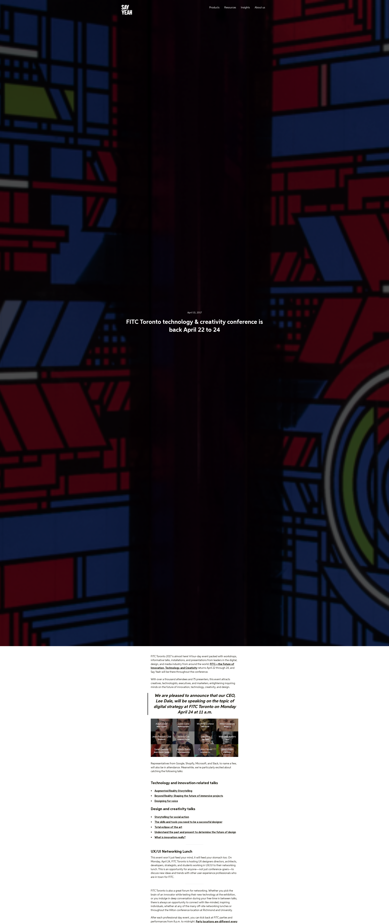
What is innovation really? (170, 837)
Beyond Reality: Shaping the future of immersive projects (189, 796)
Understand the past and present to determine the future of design (195, 832)
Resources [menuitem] (230, 7)
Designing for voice (166, 801)
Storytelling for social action (172, 817)
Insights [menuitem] (245, 7)
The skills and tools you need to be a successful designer (188, 822)
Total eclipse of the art (168, 827)
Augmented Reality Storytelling (173, 791)
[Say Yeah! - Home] (127, 10)
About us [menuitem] (260, 7)
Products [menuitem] (214, 7)
